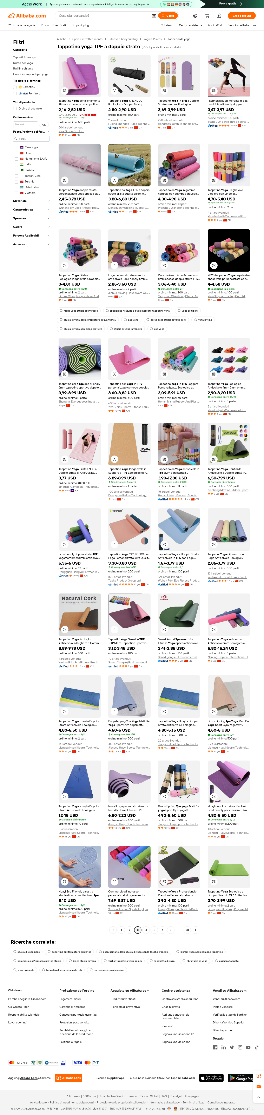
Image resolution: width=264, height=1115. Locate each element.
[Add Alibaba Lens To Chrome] (68, 1078)
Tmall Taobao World (111, 1096)
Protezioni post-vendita (74, 1022)
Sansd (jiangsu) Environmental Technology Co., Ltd (129, 662)
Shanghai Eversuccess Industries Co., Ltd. (80, 401)
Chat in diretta (171, 1006)
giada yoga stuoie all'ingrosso (81, 310)
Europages (192, 1096)
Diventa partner (223, 1030)
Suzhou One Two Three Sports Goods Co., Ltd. (229, 121)
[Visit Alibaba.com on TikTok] (256, 1047)
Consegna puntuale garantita (78, 1014)
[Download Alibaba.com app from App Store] (211, 1078)
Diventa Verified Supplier (228, 1022)
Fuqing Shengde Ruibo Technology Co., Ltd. (129, 123)
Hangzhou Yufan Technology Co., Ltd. (179, 123)
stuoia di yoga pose (29, 951)
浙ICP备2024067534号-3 (237, 1108)
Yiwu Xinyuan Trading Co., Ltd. (226, 296)
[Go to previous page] (113, 930)
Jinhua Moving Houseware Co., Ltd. (129, 292)
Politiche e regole (70, 1041)
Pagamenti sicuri (70, 999)
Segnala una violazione (176, 1041)
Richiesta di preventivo (125, 1006)
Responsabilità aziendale (24, 1014)
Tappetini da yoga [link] (179, 39)
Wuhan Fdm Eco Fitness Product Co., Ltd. (80, 207)
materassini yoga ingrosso (109, 970)
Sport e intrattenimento (87, 39)
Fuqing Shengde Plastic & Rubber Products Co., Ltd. (179, 909)
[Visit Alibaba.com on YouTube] (248, 1047)
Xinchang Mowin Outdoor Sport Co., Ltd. (229, 490)
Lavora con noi (17, 1022)
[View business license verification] (169, 1109)
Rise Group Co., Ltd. (71, 131)
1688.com (89, 1096)
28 (187, 930)
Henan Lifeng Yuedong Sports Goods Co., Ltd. (179, 495)
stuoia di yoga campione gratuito (83, 328)
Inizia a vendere (223, 1006)
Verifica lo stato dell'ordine (230, 1014)
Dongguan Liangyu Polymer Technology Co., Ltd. (80, 571)
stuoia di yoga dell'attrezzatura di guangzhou (90, 319)
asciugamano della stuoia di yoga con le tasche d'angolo (136, 951)
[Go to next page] (195, 930)
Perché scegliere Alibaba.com (27, 999)
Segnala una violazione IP (178, 1034)
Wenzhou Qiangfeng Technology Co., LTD (179, 207)
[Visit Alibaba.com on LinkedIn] (223, 1047)
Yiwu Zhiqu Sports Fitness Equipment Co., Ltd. (129, 407)
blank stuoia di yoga (84, 961)
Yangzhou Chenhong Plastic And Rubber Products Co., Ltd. (179, 296)
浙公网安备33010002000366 (199, 1108)
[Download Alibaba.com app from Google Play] (242, 1078)
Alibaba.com (186, 1078)
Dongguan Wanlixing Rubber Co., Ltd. (129, 207)
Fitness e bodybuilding (123, 39)
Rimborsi (167, 1026)
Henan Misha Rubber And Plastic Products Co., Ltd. (179, 401)
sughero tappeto (229, 961)
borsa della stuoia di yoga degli (168, 319)
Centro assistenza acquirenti (180, 999)
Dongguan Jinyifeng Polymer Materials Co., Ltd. (229, 909)
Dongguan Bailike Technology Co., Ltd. (129, 495)
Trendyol (176, 1096)
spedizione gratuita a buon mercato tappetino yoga (140, 310)
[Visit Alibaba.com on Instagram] (240, 1047)
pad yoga (133, 319)
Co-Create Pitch (18, 1006)
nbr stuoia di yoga (197, 961)
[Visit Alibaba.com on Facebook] (215, 1047)
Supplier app (116, 1078)
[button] (154, 15)
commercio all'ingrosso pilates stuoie (39, 961)
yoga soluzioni (190, 310)
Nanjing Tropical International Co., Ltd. (229, 657)
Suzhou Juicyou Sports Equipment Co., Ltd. (129, 909)
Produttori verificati (123, 999)
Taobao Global (149, 1096)
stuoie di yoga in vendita (128, 328)
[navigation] (31, 485)
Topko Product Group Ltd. (124, 580)
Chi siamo (14, 990)
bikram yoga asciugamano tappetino (201, 951)
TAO (164, 1096)
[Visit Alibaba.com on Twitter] (231, 1047)
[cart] (208, 16)
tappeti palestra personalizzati (64, 970)
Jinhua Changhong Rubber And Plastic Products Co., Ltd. (80, 296)
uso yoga (159, 328)
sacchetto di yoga (164, 961)
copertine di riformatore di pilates (71, 951)
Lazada (132, 1096)
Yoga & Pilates (153, 39)
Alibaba (61, 39)
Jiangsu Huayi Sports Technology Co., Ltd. (80, 747)
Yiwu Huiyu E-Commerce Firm (227, 216)
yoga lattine (205, 319)
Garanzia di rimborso (72, 1006)
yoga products (26, 970)
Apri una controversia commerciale (175, 1016)
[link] (258, 1075)
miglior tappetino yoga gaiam (125, 961)
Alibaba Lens (29, 1078)
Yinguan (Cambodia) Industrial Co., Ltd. (80, 486)
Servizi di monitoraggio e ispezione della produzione (76, 1032)
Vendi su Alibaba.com (226, 999)
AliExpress (73, 1096)
